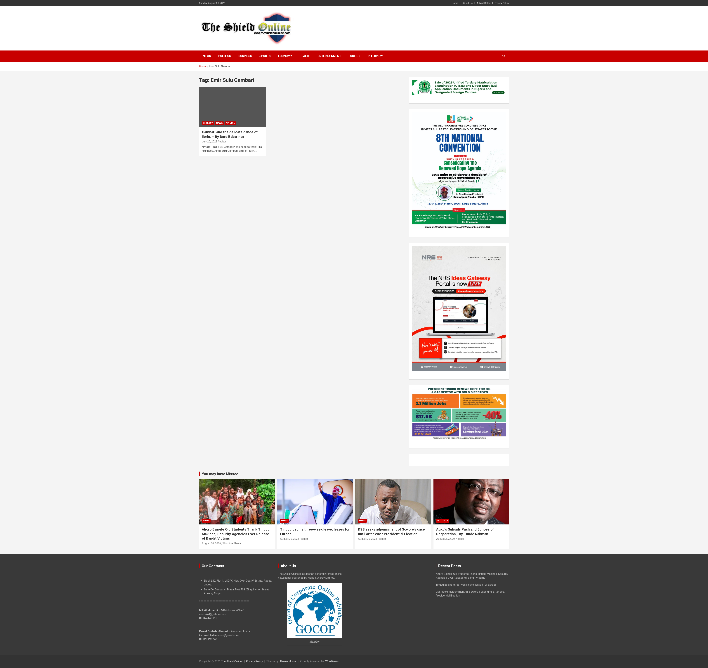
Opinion (230, 123)
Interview (375, 56)
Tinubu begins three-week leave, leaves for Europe (466, 584)
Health (304, 56)
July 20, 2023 (209, 141)
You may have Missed (220, 474)
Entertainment (329, 56)
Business (245, 56)
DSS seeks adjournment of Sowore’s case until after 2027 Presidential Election (391, 531)
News (207, 56)
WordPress (332, 661)
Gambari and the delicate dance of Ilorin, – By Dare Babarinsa (230, 134)
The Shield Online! (231, 661)
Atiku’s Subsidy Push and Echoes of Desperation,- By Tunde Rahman (465, 531)
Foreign (354, 56)
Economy (285, 56)
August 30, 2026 (211, 543)
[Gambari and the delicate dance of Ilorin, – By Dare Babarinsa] (232, 107)
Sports (265, 56)
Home (455, 3)
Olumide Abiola (232, 543)
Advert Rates (483, 3)
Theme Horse (288, 661)
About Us (467, 3)
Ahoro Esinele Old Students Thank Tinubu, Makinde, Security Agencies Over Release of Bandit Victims (236, 533)
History (208, 123)
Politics (224, 56)
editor (222, 141)
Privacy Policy (502, 3)
